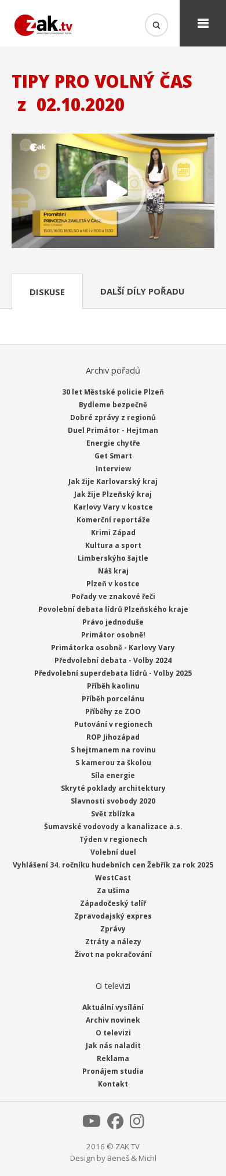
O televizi (113, 1033)
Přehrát (113, 192)
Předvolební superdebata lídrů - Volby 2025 (113, 673)
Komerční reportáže (113, 520)
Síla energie (113, 775)
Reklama (113, 1058)
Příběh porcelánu (113, 699)
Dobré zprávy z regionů (113, 417)
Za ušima (113, 890)
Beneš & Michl (131, 1158)
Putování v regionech (113, 724)
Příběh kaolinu (113, 686)
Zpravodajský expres (113, 916)
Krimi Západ (113, 532)
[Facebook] (115, 1124)
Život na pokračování (113, 954)
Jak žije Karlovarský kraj (113, 481)
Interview (113, 469)
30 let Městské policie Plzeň (113, 392)
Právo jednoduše (113, 622)
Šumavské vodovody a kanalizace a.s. (113, 826)
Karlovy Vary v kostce (113, 507)
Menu (203, 23)
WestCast (113, 878)
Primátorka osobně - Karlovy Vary (113, 647)
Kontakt (113, 1084)
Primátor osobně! (113, 635)
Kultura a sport (113, 545)
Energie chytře (113, 443)
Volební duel (113, 852)
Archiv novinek (113, 1020)
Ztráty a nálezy (113, 941)
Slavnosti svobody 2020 (113, 801)
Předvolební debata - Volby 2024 (113, 660)
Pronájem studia (113, 1071)
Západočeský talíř (113, 903)
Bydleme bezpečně (113, 405)
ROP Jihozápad (113, 737)
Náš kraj (113, 571)
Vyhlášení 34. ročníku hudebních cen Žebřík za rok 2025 (113, 865)
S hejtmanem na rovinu (113, 750)
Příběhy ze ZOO (113, 711)
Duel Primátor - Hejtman (113, 430)
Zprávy (113, 929)
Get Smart (113, 456)
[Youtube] (91, 1124)
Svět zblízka (113, 814)
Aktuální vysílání (113, 1007)
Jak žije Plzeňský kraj (113, 494)
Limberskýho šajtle (113, 558)
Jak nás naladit (113, 1045)
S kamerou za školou (113, 763)
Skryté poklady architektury (113, 788)
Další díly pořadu (142, 291)
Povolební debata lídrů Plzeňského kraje (113, 609)
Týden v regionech (113, 839)
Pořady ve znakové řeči (113, 596)
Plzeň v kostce (113, 584)
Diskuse (47, 291)
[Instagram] (137, 1124)
